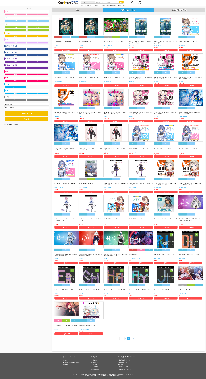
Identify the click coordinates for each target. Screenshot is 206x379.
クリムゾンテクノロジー (84, 329)
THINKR (180, 223)
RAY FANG (56, 329)
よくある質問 (94, 367)
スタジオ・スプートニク (134, 258)
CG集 (6, 78)
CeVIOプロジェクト (183, 45)
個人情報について (123, 362)
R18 (37, 14)
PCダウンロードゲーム (128, 10)
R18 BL (38, 29)
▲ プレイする (66, 50)
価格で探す (9, 104)
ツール (7, 84)
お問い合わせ (94, 362)
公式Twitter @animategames (72, 362)
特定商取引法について (124, 360)
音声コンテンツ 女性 (11, 46)
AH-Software (157, 223)
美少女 (7, 71)
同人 (7, 24)
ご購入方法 (94, 364)
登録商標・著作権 (123, 367)
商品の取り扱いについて (125, 369)
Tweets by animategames (11, 124)
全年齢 (15, 14)
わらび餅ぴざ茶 (182, 293)
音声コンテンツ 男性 (11, 52)
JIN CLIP (56, 45)
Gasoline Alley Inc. (133, 45)
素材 (6, 90)
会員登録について (95, 369)
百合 (6, 40)
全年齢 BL (38, 27)
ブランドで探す (10, 108)
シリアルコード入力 (27, 113)
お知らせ (66, 364)
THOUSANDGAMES (108, 45)
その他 (7, 97)
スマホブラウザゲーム (179, 10)
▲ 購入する (91, 50)
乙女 (6, 11)
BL (6, 18)
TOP (54, 13)
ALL (77, 10)
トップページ (67, 360)
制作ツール (15, 87)
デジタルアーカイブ (11, 33)
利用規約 (121, 364)
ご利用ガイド (94, 360)
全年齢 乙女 (16, 27)
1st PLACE (131, 81)
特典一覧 (26, 119)
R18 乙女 (15, 29)
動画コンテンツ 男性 (11, 65)
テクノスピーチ (82, 152)
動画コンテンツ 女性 (11, 59)
